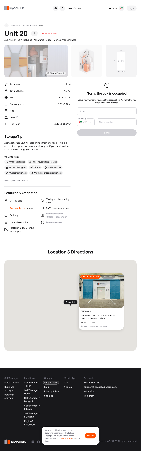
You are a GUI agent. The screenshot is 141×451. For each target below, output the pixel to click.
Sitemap (48, 395)
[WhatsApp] (55, 8)
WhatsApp (89, 391)
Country (82, 118)
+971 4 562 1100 (74, 8)
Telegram (89, 395)
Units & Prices (11, 382)
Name (82, 111)
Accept (90, 435)
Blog (46, 386)
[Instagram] (33, 442)
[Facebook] (38, 442)
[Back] (6, 25)
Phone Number (106, 122)
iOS (66, 382)
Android (68, 386)
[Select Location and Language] (121, 8)
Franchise (112, 8)
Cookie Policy (66, 438)
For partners (51, 382)
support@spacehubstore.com (100, 386)
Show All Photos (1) (57, 73)
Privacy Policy (51, 391)
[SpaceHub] (15, 8)
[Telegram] (62, 8)
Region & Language (29, 423)
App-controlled (18, 208)
